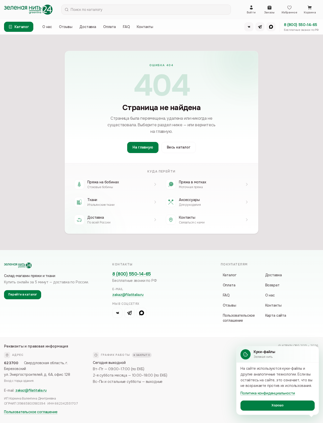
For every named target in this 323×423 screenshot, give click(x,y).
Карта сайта (275, 315)
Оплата (109, 26)
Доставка (87, 26)
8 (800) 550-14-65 (300, 24)
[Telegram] (259, 26)
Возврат (272, 285)
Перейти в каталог (22, 294)
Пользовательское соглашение (239, 318)
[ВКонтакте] (248, 26)
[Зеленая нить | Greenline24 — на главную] (28, 9)
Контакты (145, 26)
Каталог (229, 275)
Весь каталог (179, 147)
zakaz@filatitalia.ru (128, 294)
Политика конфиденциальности (267, 393)
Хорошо (278, 405)
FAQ (126, 26)
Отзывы (65, 26)
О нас (47, 26)
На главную (142, 147)
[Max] (271, 26)
